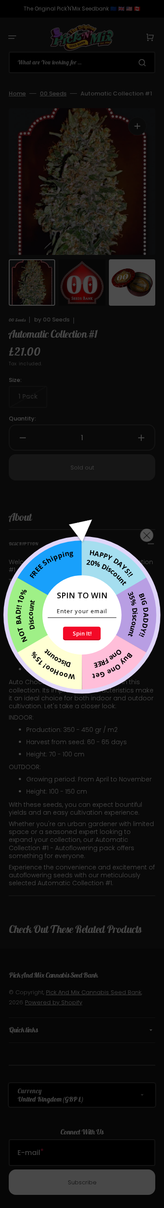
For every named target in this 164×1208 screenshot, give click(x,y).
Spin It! (82, 633)
